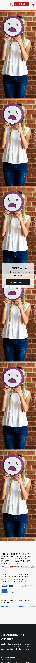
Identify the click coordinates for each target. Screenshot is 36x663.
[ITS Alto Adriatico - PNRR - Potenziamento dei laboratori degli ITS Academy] (18, 606)
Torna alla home (16, 282)
